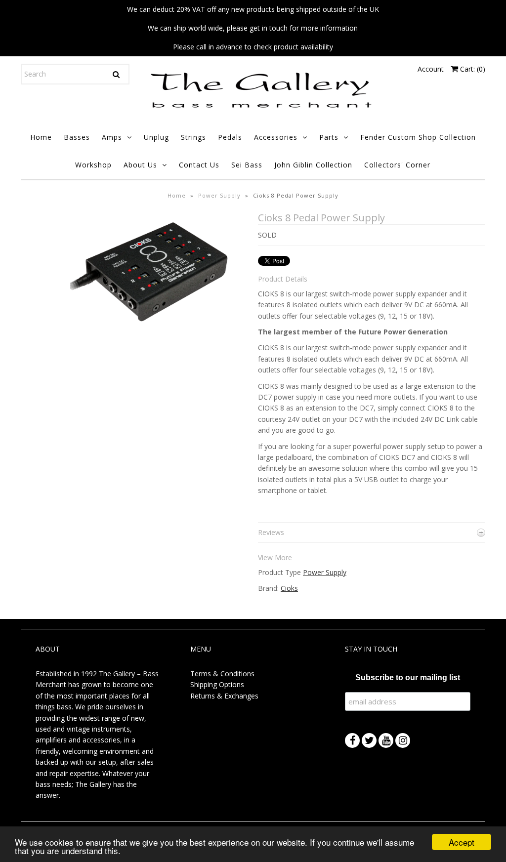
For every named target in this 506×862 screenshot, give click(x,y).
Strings (193, 137)
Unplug (156, 137)
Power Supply (219, 195)
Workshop (93, 164)
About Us (140, 164)
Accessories (275, 137)
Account (431, 69)
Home (41, 137)
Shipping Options (217, 684)
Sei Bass (246, 164)
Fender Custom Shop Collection (418, 137)
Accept (461, 842)
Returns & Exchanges (224, 695)
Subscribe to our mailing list (407, 677)
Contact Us (199, 164)
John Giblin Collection (313, 164)
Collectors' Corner (397, 164)
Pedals (230, 137)
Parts (328, 137)
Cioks (289, 588)
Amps (112, 137)
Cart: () (471, 69)
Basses (77, 137)
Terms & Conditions (222, 673)
